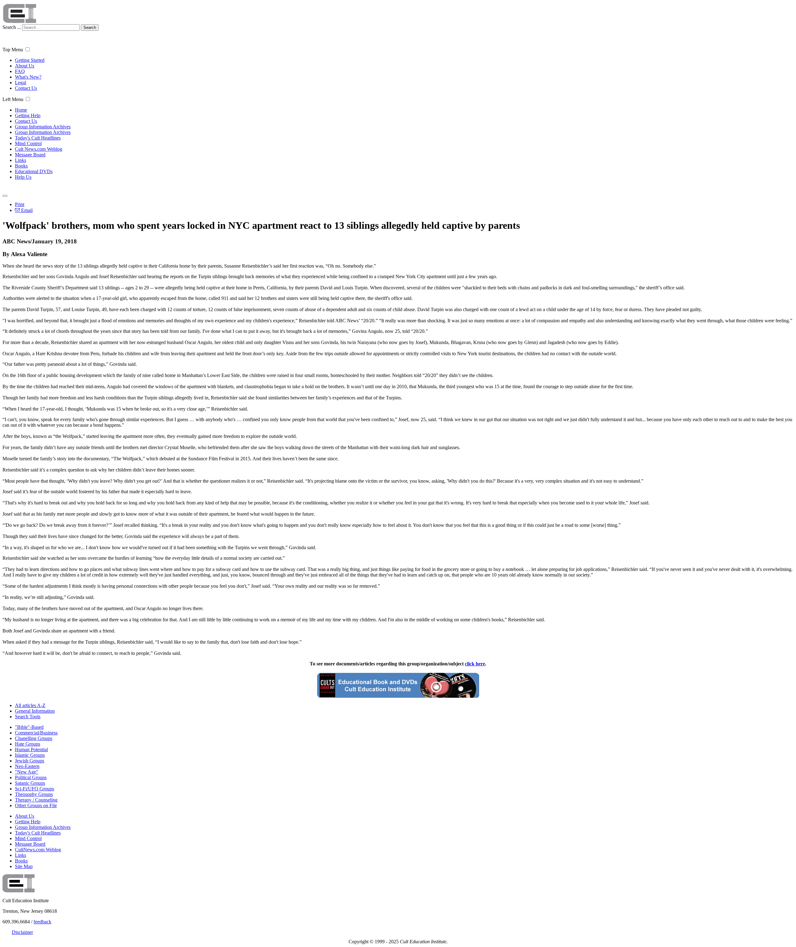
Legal (20, 82)
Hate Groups (27, 744)
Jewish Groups (29, 760)
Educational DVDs (34, 171)
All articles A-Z (30, 705)
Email (26, 210)
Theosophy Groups (34, 794)
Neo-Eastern (27, 766)
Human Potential (31, 749)
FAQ (20, 71)
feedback (42, 921)
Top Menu (12, 49)
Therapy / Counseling (36, 799)
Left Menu (12, 99)
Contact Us (26, 88)
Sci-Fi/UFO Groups (34, 788)
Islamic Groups (30, 755)
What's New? (28, 77)
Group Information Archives (43, 126)
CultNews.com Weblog (38, 849)
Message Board (30, 154)
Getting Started (29, 60)
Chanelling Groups (33, 738)
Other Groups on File (36, 805)
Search (89, 27)
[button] (27, 49)
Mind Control (28, 143)
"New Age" (26, 772)
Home (21, 110)
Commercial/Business (36, 732)
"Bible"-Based (29, 727)
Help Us (23, 177)
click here (475, 663)
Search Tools (27, 716)
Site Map (24, 866)
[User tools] (4, 196)
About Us (24, 65)
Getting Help (27, 115)
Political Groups (31, 777)
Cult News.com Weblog (38, 149)
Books (21, 165)
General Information (35, 711)
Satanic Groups (30, 783)
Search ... (11, 27)
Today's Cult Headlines (38, 137)
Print (19, 204)
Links (20, 160)
